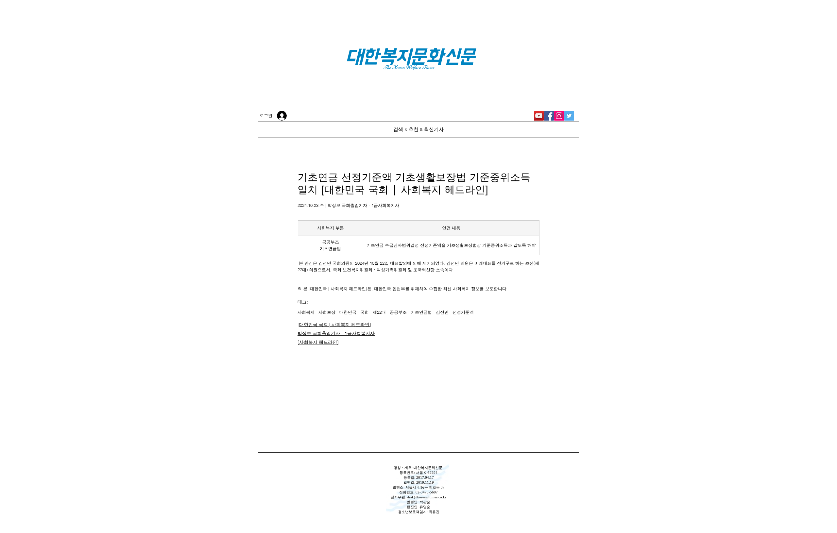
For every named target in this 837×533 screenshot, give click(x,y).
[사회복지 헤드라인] (318, 342)
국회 (364, 312)
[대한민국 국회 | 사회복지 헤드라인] (334, 324)
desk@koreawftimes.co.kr (426, 497)
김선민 (442, 312)
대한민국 (347, 312)
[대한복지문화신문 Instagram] (559, 116)
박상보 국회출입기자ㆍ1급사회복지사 (336, 333)
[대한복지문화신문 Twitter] (569, 116)
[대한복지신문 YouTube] (539, 116)
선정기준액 (463, 312)
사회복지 (306, 312)
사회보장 (326, 312)
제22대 (379, 312)
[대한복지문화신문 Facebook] (549, 116)
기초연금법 (421, 312)
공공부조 (398, 312)
